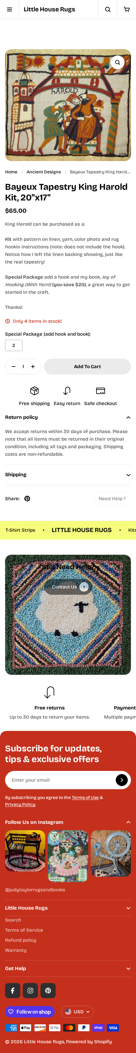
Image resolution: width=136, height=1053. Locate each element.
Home (11, 172)
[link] (112, 499)
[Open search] (107, 9)
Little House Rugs (49, 9)
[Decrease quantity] (11, 366)
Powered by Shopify (89, 1041)
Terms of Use (85, 797)
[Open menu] (9, 9)
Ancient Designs (44, 172)
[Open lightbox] (118, 62)
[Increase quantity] (34, 366)
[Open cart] (126, 9)
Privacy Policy (20, 804)
